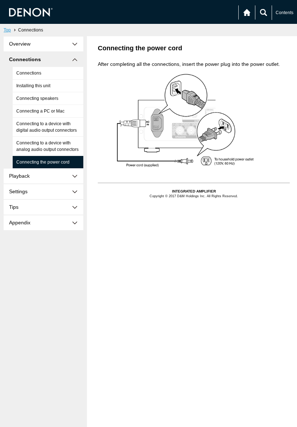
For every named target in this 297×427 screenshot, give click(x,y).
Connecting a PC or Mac (40, 111)
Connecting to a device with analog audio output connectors (47, 146)
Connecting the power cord (43, 162)
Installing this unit (33, 85)
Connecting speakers (37, 98)
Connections (28, 73)
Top (7, 30)
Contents (284, 12)
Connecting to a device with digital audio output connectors (46, 127)
